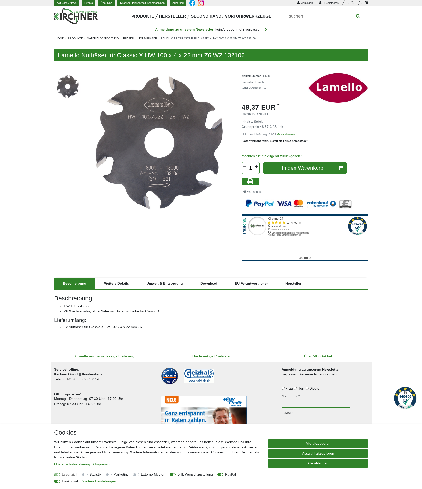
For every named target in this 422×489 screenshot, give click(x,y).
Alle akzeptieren (318, 443)
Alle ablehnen (317, 463)
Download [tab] (208, 283)
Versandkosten (286, 134)
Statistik (95, 474)
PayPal (230, 474)
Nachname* (291, 396)
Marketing (121, 474)
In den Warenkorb (302, 168)
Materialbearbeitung (103, 38)
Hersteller (172, 16)
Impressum (103, 464)
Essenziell (69, 474)
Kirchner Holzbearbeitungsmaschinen (142, 2)
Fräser (128, 38)
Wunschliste (254, 192)
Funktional (70, 481)
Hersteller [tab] (293, 283)
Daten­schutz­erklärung (73, 464)
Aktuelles (67, 2)
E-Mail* (287, 413)
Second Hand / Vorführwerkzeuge (231, 16)
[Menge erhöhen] (256, 166)
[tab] (74, 283)
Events (88, 2)
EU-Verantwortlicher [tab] (251, 283)
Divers (314, 388)
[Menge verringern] (244, 166)
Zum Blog (178, 2)
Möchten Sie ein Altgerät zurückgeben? (272, 156)
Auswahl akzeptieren (318, 453)
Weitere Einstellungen (99, 481)
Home (60, 38)
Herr (302, 388)
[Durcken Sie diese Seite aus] (251, 181)
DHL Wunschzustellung (195, 474)
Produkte (142, 16)
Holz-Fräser (147, 38)
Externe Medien (153, 474)
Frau (289, 388)
